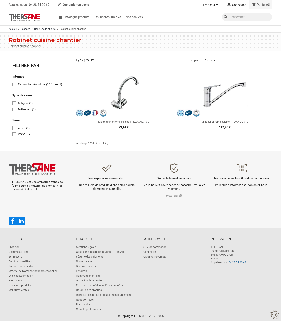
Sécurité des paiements (89, 256)
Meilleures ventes (19, 290)
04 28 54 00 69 (237, 262)
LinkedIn (21, 221)
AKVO (24, 128)
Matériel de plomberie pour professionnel (33, 270)
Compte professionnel (89, 309)
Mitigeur (25, 103)
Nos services (134, 17)
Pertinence (237, 60)
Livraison (14, 247)
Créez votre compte (154, 256)
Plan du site (83, 304)
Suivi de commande (154, 247)
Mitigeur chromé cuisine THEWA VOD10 (224, 121)
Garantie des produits (89, 290)
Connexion (149, 251)
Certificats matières (20, 261)
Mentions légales (86, 247)
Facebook (13, 221)
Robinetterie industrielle (22, 266)
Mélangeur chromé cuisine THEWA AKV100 (123, 121)
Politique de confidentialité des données (99, 285)
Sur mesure (15, 256)
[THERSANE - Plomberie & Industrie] (24, 17)
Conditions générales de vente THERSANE (100, 251)
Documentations (18, 251)
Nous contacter (85, 299)
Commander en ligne (88, 275)
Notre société (84, 261)
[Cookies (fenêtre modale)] (274, 314)
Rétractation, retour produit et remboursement (103, 294)
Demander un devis (73, 4)
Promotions (16, 280)
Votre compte (154, 239)
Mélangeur (27, 109)
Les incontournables (107, 17)
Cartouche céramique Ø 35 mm (40, 84)
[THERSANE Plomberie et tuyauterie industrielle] (32, 168)
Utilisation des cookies (89, 280)
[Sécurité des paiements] (174, 195)
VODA (24, 134)
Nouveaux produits (20, 285)
